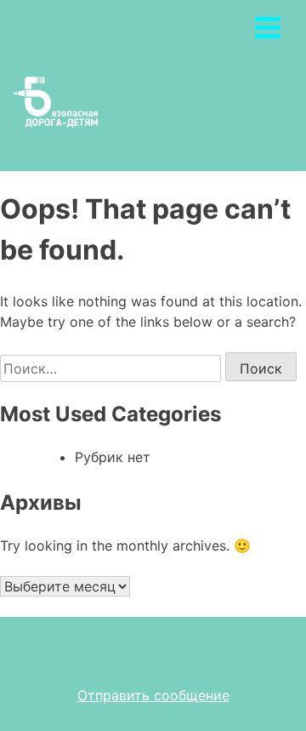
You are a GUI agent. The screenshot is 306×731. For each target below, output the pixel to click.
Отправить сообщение (153, 695)
